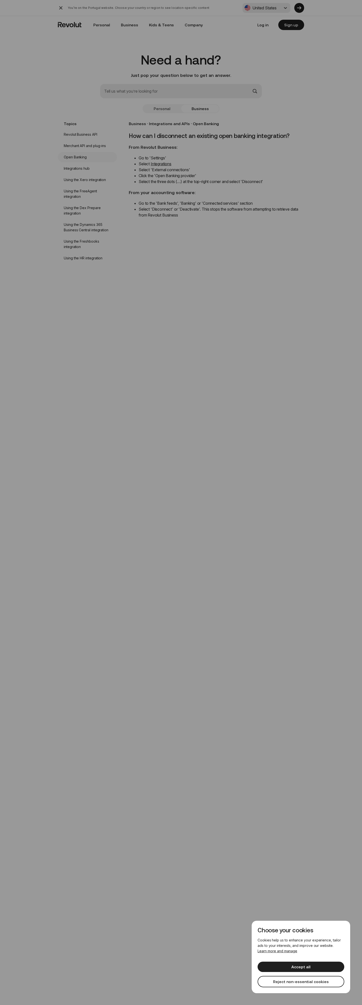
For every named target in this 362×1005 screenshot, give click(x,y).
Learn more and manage (277, 951)
